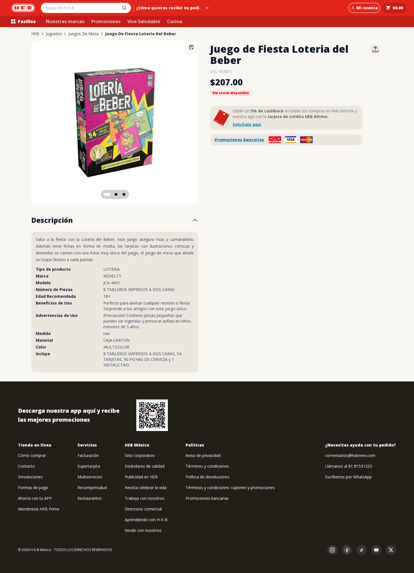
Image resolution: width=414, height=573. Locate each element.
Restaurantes (89, 498)
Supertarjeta (88, 466)
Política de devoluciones (208, 476)
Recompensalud (92, 487)
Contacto (26, 466)
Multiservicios (89, 476)
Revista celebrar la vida (145, 487)
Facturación (88, 455)
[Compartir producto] (375, 49)
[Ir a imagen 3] (124, 194)
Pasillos (27, 21)
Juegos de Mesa (83, 34)
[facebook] (347, 550)
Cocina (174, 21)
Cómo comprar (32, 455)
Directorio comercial (143, 509)
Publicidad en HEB (141, 476)
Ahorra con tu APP (35, 498)
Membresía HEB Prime (38, 509)
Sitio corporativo (140, 455)
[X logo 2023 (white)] (391, 550)
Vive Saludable (143, 21)
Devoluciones (30, 476)
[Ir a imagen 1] (107, 194)
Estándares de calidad (144, 466)
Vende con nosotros (143, 530)
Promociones (106, 21)
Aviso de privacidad (203, 455)
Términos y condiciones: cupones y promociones (230, 487)
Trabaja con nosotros (144, 498)
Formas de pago (33, 487)
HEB (35, 34)
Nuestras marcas (65, 21)
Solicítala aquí (247, 124)
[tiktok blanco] (362, 550)
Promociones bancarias (239, 139)
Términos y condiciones (207, 466)
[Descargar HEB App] (152, 415)
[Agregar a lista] (191, 47)
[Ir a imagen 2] (116, 194)
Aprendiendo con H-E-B (146, 519)
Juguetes (54, 34)
